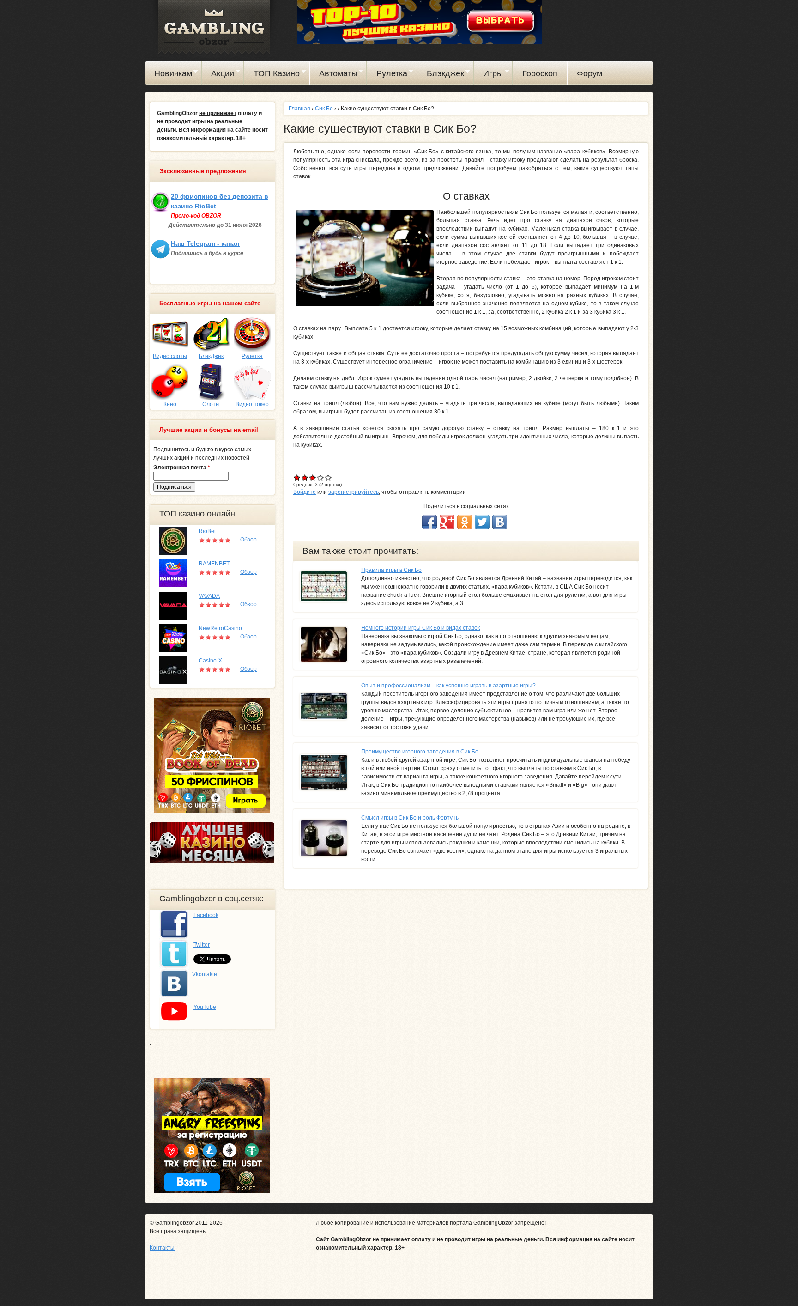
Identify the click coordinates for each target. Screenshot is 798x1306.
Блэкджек (440, 75)
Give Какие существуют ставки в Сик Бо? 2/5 (305, 477)
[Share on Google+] (447, 522)
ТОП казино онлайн (197, 513)
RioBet (207, 531)
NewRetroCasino (220, 628)
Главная (299, 108)
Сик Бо (324, 108)
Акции (218, 75)
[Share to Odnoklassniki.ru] (464, 522)
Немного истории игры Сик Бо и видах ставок (420, 628)
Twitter (201, 945)
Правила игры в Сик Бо (391, 570)
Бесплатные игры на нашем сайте (209, 303)
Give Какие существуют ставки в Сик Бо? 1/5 (297, 477)
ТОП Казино (272, 75)
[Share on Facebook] (429, 522)
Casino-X (210, 660)
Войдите (304, 492)
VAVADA (209, 596)
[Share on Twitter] (482, 522)
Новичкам (168, 75)
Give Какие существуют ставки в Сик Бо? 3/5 (313, 477)
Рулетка (387, 75)
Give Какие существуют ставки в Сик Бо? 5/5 (328, 477)
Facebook (205, 915)
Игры (488, 75)
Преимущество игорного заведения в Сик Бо (419, 751)
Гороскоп (539, 73)
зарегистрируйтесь (353, 492)
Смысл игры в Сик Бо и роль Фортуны (410, 817)
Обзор (248, 539)
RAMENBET (214, 563)
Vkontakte (204, 974)
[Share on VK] (499, 522)
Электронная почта (181, 467)
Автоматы (333, 75)
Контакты (162, 1248)
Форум (589, 73)
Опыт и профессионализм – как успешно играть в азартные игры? (448, 685)
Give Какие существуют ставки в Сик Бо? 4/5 (321, 477)
